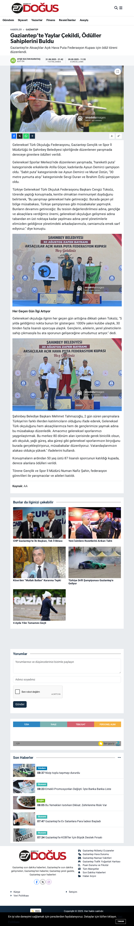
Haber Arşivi (89, 876)
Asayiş (84, 20)
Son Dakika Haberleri (94, 872)
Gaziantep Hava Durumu (96, 854)
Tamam (120, 921)
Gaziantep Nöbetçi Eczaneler (98, 850)
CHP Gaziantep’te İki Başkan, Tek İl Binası (37, 540)
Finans (50, 20)
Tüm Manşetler (91, 868)
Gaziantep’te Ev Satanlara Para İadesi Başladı (69, 821)
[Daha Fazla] (32, 136)
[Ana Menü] (120, 8)
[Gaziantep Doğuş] (35, 8)
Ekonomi (42, 784)
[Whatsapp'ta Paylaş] (26, 136)
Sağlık (41, 800)
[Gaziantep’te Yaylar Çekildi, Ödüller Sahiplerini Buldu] (67, 99)
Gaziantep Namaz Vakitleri (97, 857)
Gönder (20, 704)
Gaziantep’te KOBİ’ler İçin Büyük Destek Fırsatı (69, 837)
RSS (37, 911)
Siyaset (23, 20)
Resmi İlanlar (67, 20)
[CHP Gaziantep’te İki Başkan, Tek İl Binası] (39, 522)
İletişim (73, 891)
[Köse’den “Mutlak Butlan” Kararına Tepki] (39, 562)
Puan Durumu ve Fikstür (96, 865)
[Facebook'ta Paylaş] (14, 136)
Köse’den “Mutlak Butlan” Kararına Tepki (37, 580)
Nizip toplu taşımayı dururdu (58, 772)
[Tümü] (119, 757)
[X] (42, 882)
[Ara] (116, 8)
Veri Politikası (21, 895)
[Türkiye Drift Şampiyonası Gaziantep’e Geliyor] (94, 562)
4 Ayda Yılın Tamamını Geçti (29, 622)
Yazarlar (36, 20)
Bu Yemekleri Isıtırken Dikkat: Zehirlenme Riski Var (72, 805)
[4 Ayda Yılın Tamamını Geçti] (39, 604)
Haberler (16, 29)
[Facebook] (36, 882)
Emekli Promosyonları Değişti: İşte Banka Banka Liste (74, 789)
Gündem (8, 20)
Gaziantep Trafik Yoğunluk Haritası (101, 861)
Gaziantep (32, 29)
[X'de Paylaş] (20, 136)
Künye (17, 891)
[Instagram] (48, 882)
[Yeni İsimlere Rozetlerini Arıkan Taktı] (94, 522)
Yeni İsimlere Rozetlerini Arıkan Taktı (90, 540)
